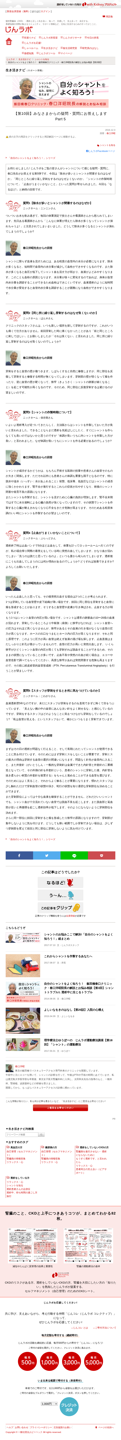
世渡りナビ (30, 37)
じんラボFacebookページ (101, 151)
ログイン (45, 11)
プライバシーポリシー (41, 1427)
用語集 (109, 16)
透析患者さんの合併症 (18, 1189)
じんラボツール (47, 53)
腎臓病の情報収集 (16, 1158)
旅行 (9, 1196)
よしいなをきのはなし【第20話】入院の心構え (74, 1009)
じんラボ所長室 (49, 37)
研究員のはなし (90, 48)
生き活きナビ (50, 48)
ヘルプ (10, 1427)
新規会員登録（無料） (19, 11)
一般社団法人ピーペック (30, 1432)
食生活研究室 (70, 48)
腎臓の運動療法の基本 (55, 1266)
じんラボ (10, 59)
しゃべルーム (31, 48)
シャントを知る (42, 59)
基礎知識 (29, 53)
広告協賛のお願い (62, 1427)
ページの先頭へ (106, 1427)
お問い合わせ (21, 1427)
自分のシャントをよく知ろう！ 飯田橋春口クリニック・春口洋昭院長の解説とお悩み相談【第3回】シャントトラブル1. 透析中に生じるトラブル (79, 988)
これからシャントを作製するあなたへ (68, 956)
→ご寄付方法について (104, 1327)
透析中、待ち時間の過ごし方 (22, 1192)
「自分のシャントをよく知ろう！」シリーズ (31, 158)
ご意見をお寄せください (60, 1108)
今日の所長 (93, 37)
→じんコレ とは (79, 1327)
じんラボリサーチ (72, 37)
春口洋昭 (111, 133)
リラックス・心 (15, 1162)
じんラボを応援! (32, 43)
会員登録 (70, 916)
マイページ (66, 53)
